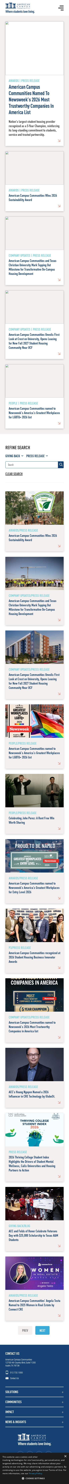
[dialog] (34, 1468)
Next (42, 1330)
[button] (34, 1392)
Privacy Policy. (36, 1473)
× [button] (65, 1456)
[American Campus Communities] (20, 8)
